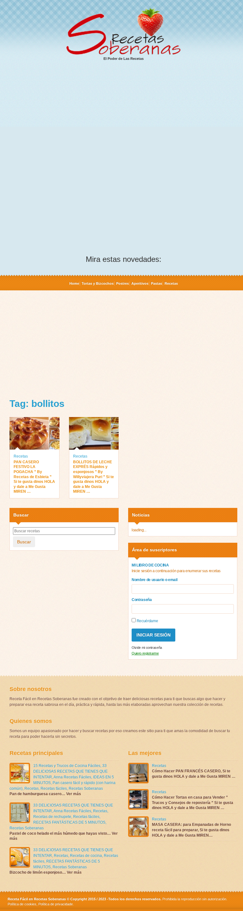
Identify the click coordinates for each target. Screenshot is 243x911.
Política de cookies (22, 904)
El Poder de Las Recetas (123, 58)
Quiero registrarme (145, 653)
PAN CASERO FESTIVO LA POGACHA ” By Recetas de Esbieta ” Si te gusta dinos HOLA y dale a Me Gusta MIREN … (34, 477)
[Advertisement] (123, 114)
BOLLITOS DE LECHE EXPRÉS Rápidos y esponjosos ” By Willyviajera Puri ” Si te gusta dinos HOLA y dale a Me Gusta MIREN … (93, 477)
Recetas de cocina (86, 855)
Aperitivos (139, 283)
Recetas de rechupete (52, 816)
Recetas (171, 283)
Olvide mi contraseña (147, 647)
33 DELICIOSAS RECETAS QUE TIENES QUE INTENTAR (70, 771)
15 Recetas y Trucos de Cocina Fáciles (66, 765)
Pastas (156, 283)
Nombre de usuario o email (154, 580)
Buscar (24, 541)
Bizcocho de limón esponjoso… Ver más (45, 872)
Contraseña (142, 600)
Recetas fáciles (53, 788)
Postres (122, 283)
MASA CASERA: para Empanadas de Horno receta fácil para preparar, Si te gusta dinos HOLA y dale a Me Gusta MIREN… (191, 830)
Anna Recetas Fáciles (72, 777)
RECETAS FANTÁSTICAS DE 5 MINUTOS (69, 822)
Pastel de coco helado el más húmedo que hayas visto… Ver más (63, 836)
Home (74, 283)
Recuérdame (147, 621)
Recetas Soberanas (86, 788)
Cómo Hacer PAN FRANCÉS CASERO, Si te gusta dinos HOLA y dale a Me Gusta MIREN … (193, 774)
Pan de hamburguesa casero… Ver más (45, 794)
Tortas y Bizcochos (98, 283)
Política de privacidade (55, 904)
